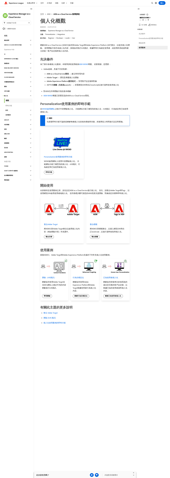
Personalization (50, 34)
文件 (42, 14)
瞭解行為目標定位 (80, 296)
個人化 (6, 96)
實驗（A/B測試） (49, 277)
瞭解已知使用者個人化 (113, 296)
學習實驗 (47, 296)
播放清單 (6, 40)
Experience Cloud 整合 (11, 59)
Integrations (61, 34)
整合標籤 (93, 224)
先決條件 (142, 34)
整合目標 (49, 237)
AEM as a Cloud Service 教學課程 (66, 14)
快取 (5, 129)
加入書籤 (144, 25)
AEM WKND (83, 64)
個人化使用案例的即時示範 (54, 323)
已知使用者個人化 (110, 277)
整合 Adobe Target (50, 313)
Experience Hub (9, 49)
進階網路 (6, 143)
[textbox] (17, 23)
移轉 (5, 157)
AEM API (6, 120)
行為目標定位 (78, 277)
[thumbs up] (92, 475)
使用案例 (8, 115)
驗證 (5, 138)
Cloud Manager (9, 77)
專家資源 (6, 180)
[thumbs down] (97, 475)
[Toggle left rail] (31, 9)
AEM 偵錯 (7, 91)
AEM (48, 14)
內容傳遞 (6, 124)
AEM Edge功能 (8, 72)
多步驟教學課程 (8, 175)
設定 (7, 110)
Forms (6, 166)
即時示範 (49, 172)
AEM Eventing (8, 152)
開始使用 (142, 43)
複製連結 (154, 25)
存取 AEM (7, 134)
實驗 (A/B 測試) (49, 318)
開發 (5, 86)
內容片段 (7, 161)
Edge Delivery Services (11, 68)
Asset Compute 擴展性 (11, 171)
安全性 (6, 147)
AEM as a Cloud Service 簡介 (13, 45)
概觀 (5, 36)
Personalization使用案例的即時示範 (58, 157)
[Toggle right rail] (138, 9)
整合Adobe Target (51, 224)
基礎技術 (6, 63)
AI (4, 54)
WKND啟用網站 (48, 109)
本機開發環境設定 (9, 82)
